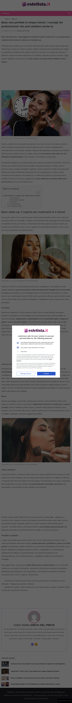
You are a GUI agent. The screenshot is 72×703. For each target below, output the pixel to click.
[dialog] (36, 351)
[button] (36, 351)
